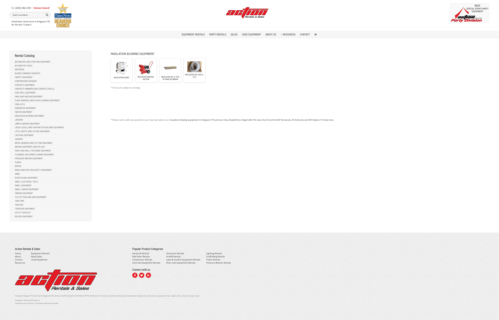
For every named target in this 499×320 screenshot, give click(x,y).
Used (251, 34)
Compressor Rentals (142, 259)
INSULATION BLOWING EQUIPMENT (29, 116)
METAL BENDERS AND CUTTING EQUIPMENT (34, 143)
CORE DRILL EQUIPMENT (25, 92)
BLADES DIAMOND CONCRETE (27, 73)
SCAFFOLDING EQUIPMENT (26, 178)
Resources (289, 34)
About (18, 256)
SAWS (17, 174)
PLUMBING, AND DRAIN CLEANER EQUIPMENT (34, 154)
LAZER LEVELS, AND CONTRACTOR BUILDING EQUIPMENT (39, 127)
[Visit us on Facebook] (134, 275)
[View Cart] (315, 34)
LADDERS (19, 120)
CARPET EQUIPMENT (24, 77)
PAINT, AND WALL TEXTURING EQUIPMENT (33, 150)
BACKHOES (19, 69)
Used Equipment (39, 259)
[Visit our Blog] (148, 275)
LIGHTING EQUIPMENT (24, 135)
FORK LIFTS (20, 104)
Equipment (193, 34)
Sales (234, 34)
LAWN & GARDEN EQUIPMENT (27, 123)
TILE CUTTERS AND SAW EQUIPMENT (31, 197)
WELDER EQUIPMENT (24, 216)
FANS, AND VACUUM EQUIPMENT (29, 96)
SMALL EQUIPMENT (23, 185)
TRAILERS (19, 205)
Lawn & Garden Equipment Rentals (183, 259)
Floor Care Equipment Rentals (180, 262)
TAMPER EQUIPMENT (24, 193)
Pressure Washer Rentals (218, 262)
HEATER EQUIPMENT (23, 112)
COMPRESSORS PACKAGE (26, 81)
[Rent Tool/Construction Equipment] (469, 22)
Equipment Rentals (40, 253)
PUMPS (18, 162)
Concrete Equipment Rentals (146, 262)
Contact (305, 34)
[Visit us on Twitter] (141, 275)
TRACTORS (19, 201)
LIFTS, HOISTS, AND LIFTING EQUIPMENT (32, 131)
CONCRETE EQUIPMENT (25, 85)
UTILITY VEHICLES (23, 212)
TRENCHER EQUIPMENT (25, 208)
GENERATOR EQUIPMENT (25, 108)
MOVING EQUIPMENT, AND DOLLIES (30, 147)
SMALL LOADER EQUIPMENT (27, 189)
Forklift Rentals (173, 256)
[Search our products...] (47, 15)
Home (18, 253)
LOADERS (19, 139)
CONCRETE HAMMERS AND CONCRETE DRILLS (34, 89)
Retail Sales (36, 256)
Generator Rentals (175, 253)
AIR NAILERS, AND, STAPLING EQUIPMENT (33, 62)
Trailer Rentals (213, 259)
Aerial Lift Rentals (140, 253)
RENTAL (18, 166)
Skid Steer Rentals (141, 256)
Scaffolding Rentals (215, 256)
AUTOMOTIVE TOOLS (23, 65)
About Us (270, 34)
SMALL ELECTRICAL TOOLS (26, 182)
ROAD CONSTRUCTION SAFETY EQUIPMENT (33, 170)
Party (217, 34)
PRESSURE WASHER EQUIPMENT (29, 158)
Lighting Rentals (214, 253)
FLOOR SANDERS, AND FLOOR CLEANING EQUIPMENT (37, 100)
